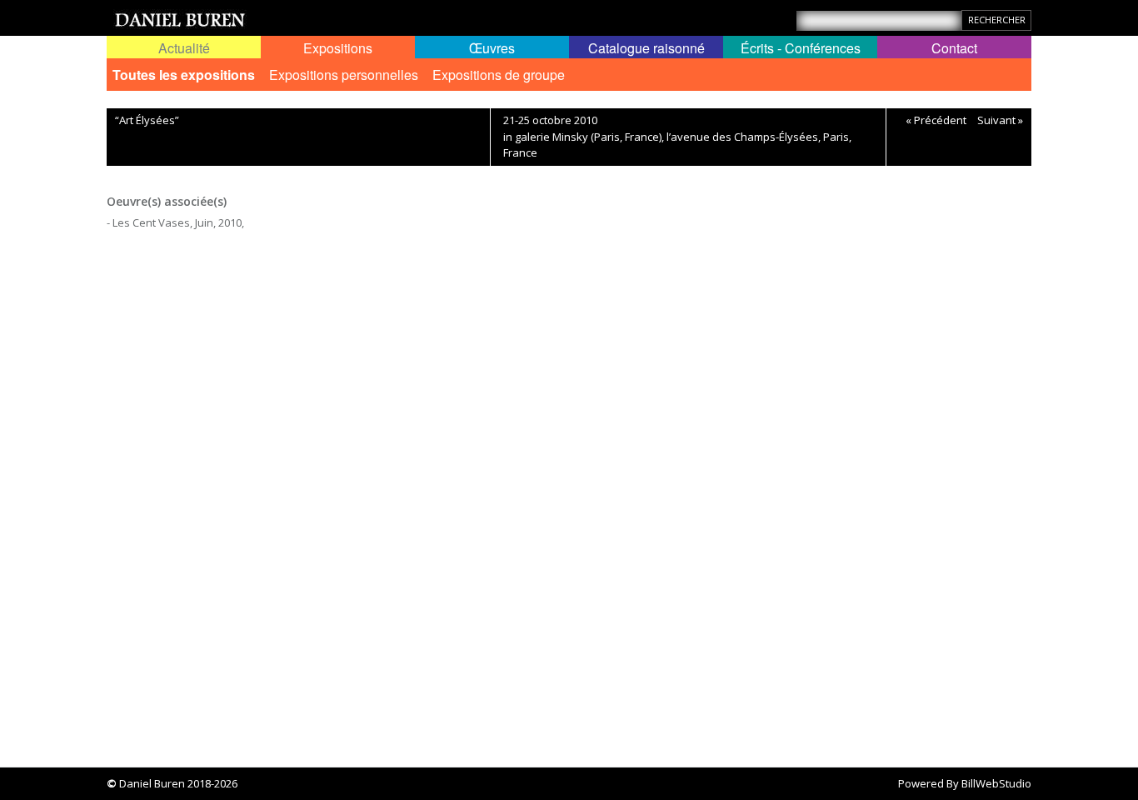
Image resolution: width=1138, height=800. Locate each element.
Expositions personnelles (343, 74)
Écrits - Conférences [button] (801, 48)
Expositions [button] (337, 48)
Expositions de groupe (498, 74)
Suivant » (1000, 120)
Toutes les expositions (183, 74)
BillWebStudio (996, 783)
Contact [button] (954, 48)
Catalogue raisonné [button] (646, 48)
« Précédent (936, 120)
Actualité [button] (184, 48)
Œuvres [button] (492, 48)
